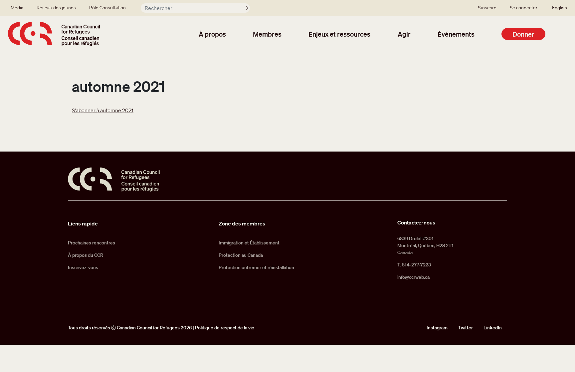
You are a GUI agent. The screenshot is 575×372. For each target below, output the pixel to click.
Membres (267, 34)
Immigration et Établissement (249, 243)
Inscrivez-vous (83, 267)
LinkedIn (492, 328)
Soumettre (247, 9)
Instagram (437, 328)
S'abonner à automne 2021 (102, 110)
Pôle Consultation (107, 8)
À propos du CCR (85, 255)
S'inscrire (487, 8)
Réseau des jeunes (56, 8)
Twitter (465, 328)
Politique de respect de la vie (224, 328)
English (559, 8)
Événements (456, 34)
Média (17, 8)
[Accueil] (54, 34)
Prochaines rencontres (91, 243)
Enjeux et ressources (339, 34)
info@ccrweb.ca (413, 277)
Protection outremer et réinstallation (256, 267)
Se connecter (523, 8)
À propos (212, 34)
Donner (523, 34)
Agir (404, 34)
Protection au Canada (241, 255)
